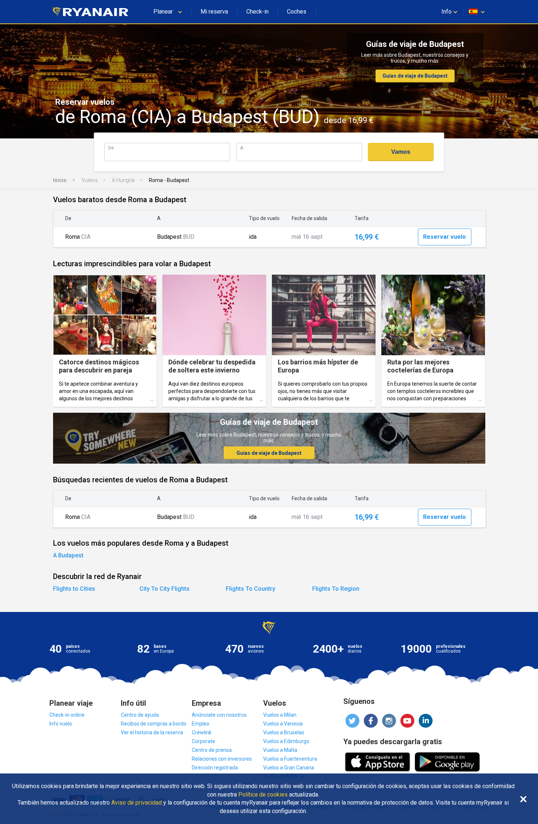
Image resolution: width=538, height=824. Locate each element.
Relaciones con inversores (222, 759)
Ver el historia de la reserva (152, 732)
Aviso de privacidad (136, 802)
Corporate (203, 741)
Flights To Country (250, 588)
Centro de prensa (212, 750)
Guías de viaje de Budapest (415, 76)
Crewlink (202, 732)
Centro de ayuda (140, 715)
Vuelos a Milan (279, 715)
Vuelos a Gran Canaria (288, 768)
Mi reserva (214, 11)
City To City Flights (164, 588)
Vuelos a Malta (280, 750)
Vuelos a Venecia (283, 724)
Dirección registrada (215, 768)
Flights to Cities (74, 588)
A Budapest (68, 555)
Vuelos (90, 180)
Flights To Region (335, 588)
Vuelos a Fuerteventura (290, 759)
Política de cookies (263, 794)
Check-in (257, 11)
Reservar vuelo (444, 236)
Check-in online (67, 715)
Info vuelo (60, 724)
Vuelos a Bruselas (283, 732)
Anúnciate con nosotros (219, 715)
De (111, 147)
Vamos (400, 152)
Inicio (60, 180)
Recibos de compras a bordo (153, 724)
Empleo (200, 724)
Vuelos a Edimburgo (286, 741)
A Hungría (123, 180)
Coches (296, 11)
